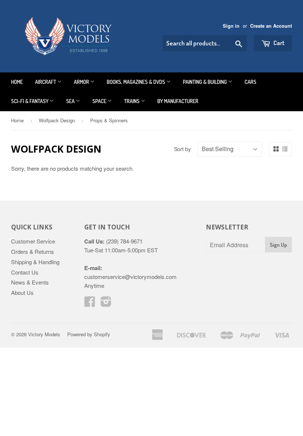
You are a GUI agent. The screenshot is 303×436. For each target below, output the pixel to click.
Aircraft (46, 82)
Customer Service (33, 241)
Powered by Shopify (88, 334)
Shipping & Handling (35, 262)
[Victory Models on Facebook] (89, 303)
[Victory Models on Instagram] (106, 303)
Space (100, 101)
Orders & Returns (32, 251)
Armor (82, 82)
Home (17, 82)
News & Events (30, 282)
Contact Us (24, 272)
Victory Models (44, 334)
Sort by (182, 149)
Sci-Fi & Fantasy (30, 101)
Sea (71, 101)
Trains (132, 101)
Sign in (231, 26)
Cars (250, 82)
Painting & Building (205, 82)
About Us (22, 292)
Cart (278, 43)
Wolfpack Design (57, 120)
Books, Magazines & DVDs (136, 82)
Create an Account (271, 26)
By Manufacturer (177, 101)
